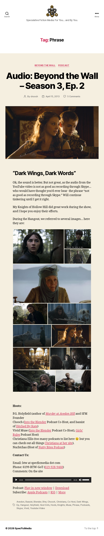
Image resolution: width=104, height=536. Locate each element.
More (62, 492)
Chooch (51, 501)
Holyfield (34, 505)
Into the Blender (35, 422)
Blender (37, 501)
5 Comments (73, 96)
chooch (34, 96)
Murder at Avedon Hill (60, 414)
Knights (61, 505)
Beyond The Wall (45, 65)
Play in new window (38, 488)
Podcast (63, 65)
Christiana (61, 501)
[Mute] (80, 480)
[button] (38, 246)
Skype (20, 508)
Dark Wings (82, 501)
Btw (44, 501)
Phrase (75, 505)
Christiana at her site (59, 443)
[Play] (16, 480)
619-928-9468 (54, 467)
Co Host (71, 501)
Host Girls (45, 505)
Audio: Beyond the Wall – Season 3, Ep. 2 (52, 81)
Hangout (24, 505)
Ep (18, 505)
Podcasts (85, 505)
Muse (68, 505)
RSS (53, 492)
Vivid (26, 508)
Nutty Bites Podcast (51, 447)
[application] (52, 480)
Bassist (28, 501)
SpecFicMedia (23, 528)
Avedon (20, 501)
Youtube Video (37, 508)
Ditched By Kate (26, 426)
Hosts (53, 505)
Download (62, 488)
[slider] (86, 479)
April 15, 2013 (52, 96)
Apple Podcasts (37, 492)
